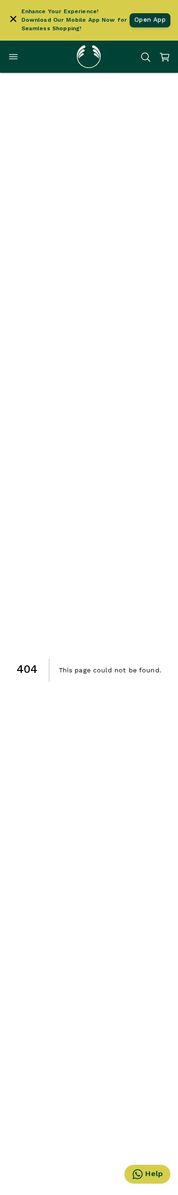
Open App (150, 20)
